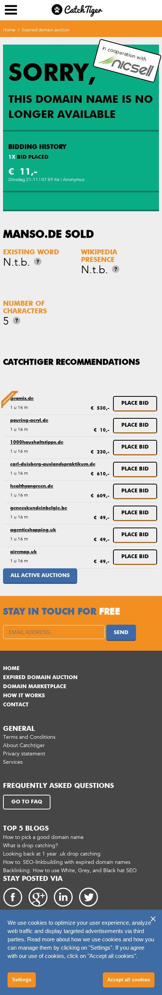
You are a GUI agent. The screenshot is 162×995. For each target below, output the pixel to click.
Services (13, 762)
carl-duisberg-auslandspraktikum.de (52, 464)
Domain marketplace (34, 686)
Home (9, 29)
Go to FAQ (26, 802)
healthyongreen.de (31, 486)
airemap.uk (23, 552)
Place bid (135, 403)
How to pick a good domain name (43, 837)
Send (121, 632)
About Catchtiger (24, 745)
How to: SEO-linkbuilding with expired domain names (66, 862)
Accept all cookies (128, 980)
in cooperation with (124, 54)
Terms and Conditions (29, 737)
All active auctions (40, 575)
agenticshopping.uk (33, 530)
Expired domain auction (46, 29)
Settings (21, 980)
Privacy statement (24, 754)
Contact (16, 704)
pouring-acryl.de (29, 420)
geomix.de (22, 398)
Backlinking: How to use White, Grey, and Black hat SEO (70, 870)
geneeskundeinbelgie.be (38, 508)
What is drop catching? (30, 845)
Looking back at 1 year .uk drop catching (52, 854)
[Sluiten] (153, 919)
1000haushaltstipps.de (36, 442)
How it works (24, 695)
